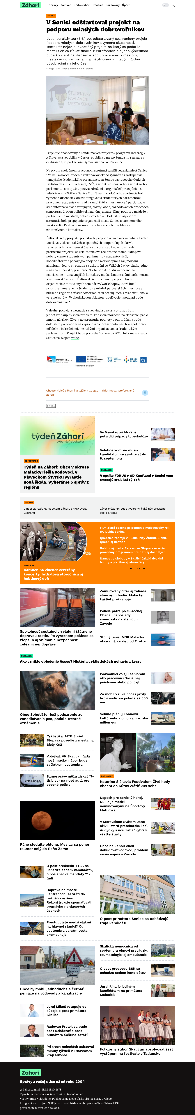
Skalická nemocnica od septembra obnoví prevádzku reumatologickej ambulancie (124, 950)
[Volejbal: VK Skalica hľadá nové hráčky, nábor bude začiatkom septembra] (32, 760)
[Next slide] (144, 568)
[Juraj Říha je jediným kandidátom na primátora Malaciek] (163, 990)
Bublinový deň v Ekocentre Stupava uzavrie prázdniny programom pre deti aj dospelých (132, 550)
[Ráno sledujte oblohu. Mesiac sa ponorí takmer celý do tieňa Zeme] (57, 820)
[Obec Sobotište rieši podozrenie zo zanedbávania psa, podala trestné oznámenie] (57, 690)
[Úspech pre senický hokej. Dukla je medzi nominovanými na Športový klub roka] (163, 804)
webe (75, 338)
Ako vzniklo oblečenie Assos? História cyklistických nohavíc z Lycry (81, 661)
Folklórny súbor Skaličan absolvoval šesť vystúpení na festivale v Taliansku (136, 1051)
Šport (126, 5)
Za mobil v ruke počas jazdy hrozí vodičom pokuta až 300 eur (124, 698)
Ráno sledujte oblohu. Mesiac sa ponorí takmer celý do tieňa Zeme (55, 846)
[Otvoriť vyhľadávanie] (173, 5)
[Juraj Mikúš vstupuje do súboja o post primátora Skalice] (32, 1010)
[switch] (165, 5)
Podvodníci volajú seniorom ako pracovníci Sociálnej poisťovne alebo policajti (122, 678)
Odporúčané (31, 461)
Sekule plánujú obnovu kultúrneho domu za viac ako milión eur (124, 718)
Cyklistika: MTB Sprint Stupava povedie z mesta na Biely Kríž (70, 740)
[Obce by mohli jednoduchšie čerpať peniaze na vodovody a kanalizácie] (57, 965)
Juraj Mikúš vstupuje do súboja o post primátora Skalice (66, 1011)
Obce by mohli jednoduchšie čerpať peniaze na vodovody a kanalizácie (51, 991)
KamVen (65, 5)
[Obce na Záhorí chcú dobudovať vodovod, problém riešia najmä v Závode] (163, 850)
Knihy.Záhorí (82, 5)
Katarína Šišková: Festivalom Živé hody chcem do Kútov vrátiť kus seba (135, 783)
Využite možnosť (41, 1094)
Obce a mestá (69, 68)
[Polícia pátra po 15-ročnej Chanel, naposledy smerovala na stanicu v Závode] (163, 617)
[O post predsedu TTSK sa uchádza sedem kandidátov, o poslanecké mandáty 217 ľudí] (32, 872)
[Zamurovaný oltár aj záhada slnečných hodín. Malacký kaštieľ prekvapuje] (163, 595)
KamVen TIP (29, 566)
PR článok (106, 470)
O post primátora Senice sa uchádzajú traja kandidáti (134, 921)
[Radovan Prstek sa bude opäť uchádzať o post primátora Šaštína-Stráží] (32, 1030)
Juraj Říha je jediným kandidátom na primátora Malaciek (121, 991)
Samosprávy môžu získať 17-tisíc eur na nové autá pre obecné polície (70, 780)
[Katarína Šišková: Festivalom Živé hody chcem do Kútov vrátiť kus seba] (137, 752)
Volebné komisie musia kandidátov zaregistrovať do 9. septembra (123, 454)
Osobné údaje (74, 1094)
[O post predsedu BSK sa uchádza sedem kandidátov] (163, 970)
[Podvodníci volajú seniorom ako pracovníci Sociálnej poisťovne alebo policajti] (163, 678)
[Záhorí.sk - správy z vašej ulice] (30, 5)
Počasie (98, 5)
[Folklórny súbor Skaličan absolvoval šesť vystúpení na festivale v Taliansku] (137, 1025)
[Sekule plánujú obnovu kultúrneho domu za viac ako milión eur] (163, 718)
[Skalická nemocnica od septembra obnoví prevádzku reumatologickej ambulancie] (163, 950)
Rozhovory (113, 5)
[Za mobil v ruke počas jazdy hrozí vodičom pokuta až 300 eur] (163, 698)
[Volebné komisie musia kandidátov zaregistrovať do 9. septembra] (163, 454)
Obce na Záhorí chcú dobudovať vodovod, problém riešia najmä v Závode (124, 850)
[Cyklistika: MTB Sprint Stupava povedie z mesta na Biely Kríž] (32, 740)
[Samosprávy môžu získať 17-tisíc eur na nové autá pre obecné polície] (32, 780)
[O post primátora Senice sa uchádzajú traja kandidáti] (137, 894)
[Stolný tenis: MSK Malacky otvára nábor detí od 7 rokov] (163, 639)
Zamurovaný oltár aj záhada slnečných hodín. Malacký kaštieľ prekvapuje (123, 595)
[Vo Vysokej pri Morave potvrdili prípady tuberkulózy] (163, 434)
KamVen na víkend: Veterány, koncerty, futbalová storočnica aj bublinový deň (53, 574)
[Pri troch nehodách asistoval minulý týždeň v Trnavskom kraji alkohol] (32, 1051)
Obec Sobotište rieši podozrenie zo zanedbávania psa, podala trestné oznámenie (51, 718)
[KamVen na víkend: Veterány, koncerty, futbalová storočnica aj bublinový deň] (57, 541)
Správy (53, 5)
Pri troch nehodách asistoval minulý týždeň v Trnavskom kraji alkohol (70, 1051)
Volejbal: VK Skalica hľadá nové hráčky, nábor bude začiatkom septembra (68, 760)
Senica (51, 406)
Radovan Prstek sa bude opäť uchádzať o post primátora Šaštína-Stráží (67, 1031)
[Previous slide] (131, 568)
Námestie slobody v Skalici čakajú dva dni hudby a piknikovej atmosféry (131, 560)
